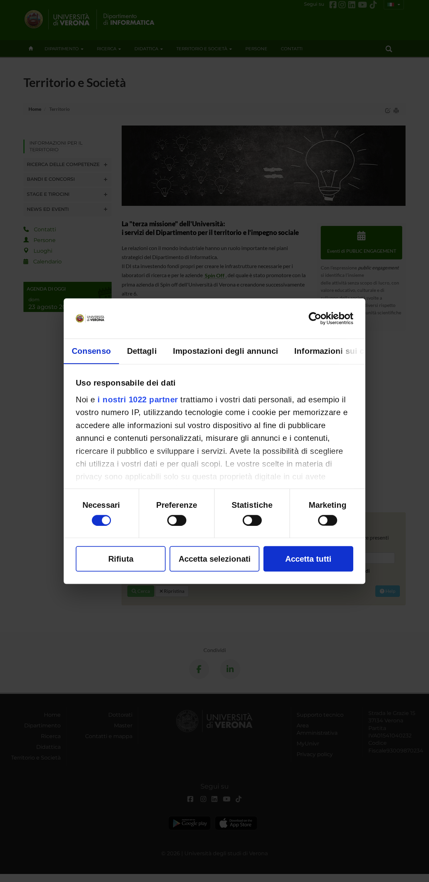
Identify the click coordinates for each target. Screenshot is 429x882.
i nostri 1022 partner (138, 399)
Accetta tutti (308, 558)
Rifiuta (120, 558)
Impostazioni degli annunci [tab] (226, 350)
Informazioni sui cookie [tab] (339, 350)
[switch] (176, 520)
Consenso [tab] (91, 350)
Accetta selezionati (215, 558)
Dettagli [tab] (142, 350)
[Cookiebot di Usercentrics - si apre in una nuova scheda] (324, 318)
